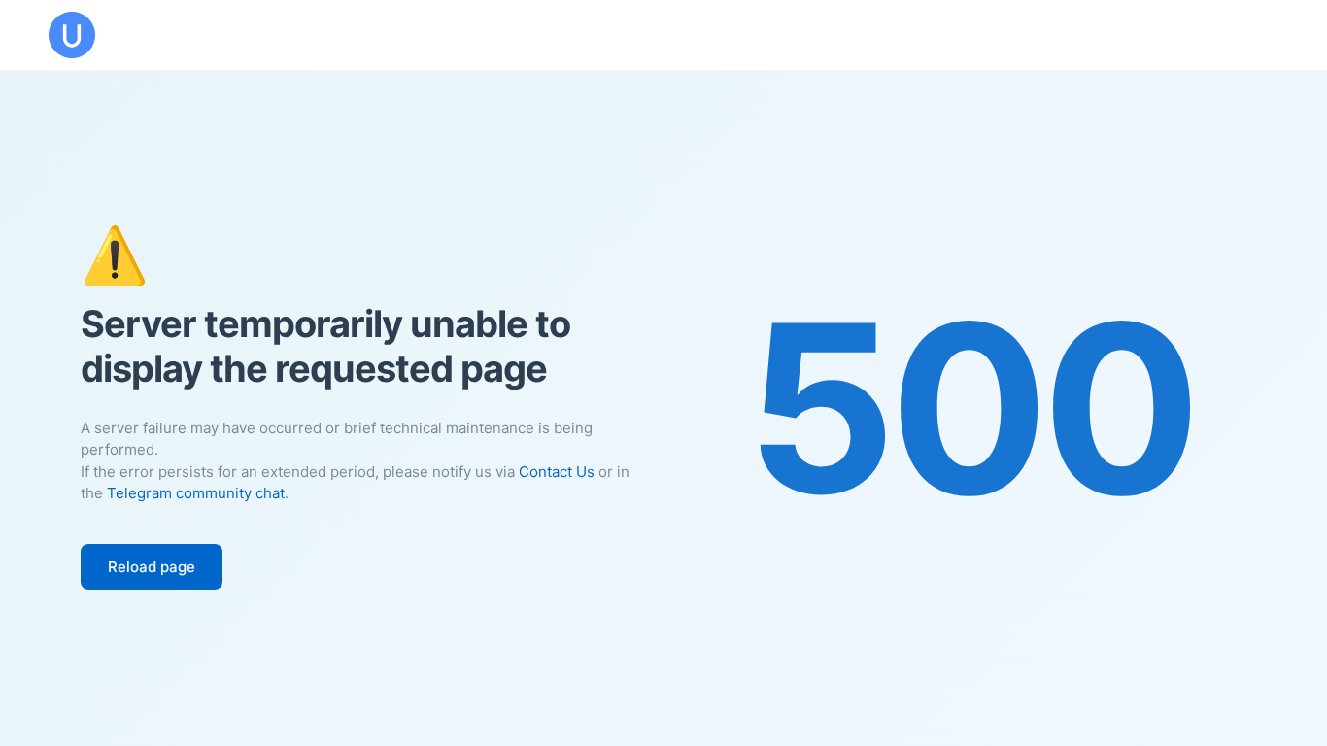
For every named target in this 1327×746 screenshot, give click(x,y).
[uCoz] (72, 35)
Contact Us (557, 471)
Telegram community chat (196, 493)
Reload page (151, 567)
